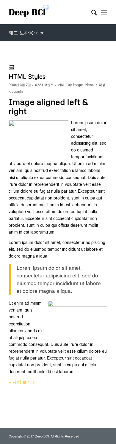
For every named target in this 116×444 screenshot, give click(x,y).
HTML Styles (27, 76)
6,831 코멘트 (44, 84)
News (89, 84)
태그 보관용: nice (27, 33)
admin (18, 91)
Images (78, 84)
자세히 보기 (20, 382)
